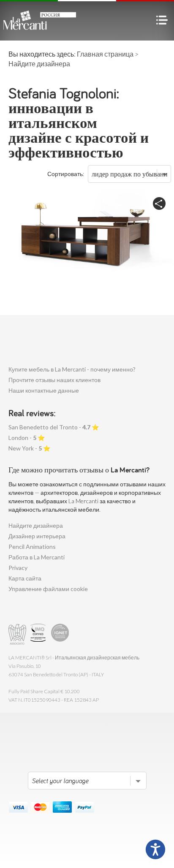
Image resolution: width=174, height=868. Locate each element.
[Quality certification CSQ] (39, 634)
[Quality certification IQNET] (60, 634)
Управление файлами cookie (48, 588)
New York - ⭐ (29, 448)
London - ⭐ (26, 437)
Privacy (17, 567)
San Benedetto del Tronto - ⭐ (53, 427)
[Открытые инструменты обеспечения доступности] (155, 849)
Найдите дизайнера (35, 525)
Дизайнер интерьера (36, 536)
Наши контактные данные (43, 390)
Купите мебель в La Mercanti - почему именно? (72, 369)
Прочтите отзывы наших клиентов (54, 379)
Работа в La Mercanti (36, 557)
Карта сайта (24, 578)
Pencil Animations (32, 546)
